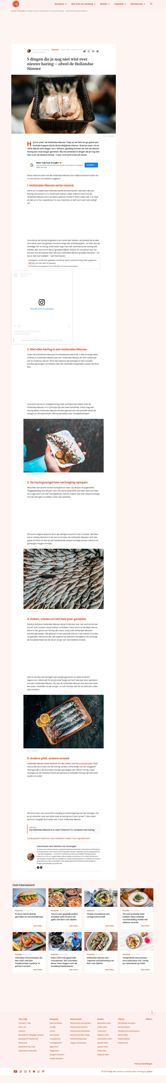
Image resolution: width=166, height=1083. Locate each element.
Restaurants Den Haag (79, 1035)
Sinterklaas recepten (126, 1023)
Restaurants (137, 4)
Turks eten (101, 1031)
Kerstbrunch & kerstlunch (129, 1031)
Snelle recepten (56, 1058)
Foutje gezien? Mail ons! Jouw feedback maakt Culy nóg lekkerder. (58, 838)
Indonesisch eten (104, 1039)
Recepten (59, 4)
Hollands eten (103, 1054)
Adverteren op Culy (26, 1047)
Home (13, 11)
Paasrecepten (124, 1039)
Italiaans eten (103, 1035)
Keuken (103, 4)
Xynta (149, 1071)
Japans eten (102, 1047)
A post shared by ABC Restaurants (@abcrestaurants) (42, 340)
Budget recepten (57, 1054)
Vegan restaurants (78, 1043)
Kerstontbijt (123, 1035)
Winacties (22, 1043)
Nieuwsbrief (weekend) (28, 1039)
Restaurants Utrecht (78, 1027)
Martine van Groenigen (40, 50)
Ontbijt (53, 1027)
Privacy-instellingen (143, 1064)
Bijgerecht (54, 1047)
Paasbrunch (123, 1043)
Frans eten (101, 1051)
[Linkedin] (41, 867)
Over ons (22, 1027)
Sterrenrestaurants (78, 1039)
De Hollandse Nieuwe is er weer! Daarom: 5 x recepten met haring (61, 830)
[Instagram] (38, 867)
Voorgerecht (55, 1039)
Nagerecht (54, 1051)
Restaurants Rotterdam (80, 1031)
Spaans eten (102, 1043)
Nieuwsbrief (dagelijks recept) (31, 1035)
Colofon (21, 1031)
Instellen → (91, 165)
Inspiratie (119, 4)
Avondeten (54, 1035)
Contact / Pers (24, 1023)
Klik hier (31, 263)
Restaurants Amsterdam (80, 1023)
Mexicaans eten (104, 1023)
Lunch (52, 1031)
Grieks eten (102, 1027)
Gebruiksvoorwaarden (27, 1051)
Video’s (149, 1019)
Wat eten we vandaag (82, 4)
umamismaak (85, 763)
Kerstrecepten (56, 1023)
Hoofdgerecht (56, 1043)
